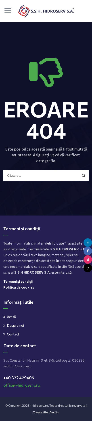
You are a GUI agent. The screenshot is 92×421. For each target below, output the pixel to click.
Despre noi (15, 325)
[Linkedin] (88, 242)
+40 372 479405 (18, 377)
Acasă (11, 317)
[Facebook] (88, 251)
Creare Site (40, 412)
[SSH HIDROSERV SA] (46, 11)
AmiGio (54, 412)
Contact (13, 334)
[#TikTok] (88, 268)
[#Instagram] (88, 259)
